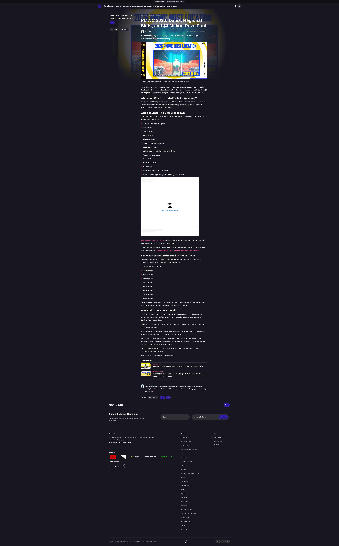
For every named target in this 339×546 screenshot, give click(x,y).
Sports (183, 493)
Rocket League (186, 485)
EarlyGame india (222, 541)
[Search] (239, 6)
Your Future (185, 529)
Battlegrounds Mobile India (190, 473)
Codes (175, 6)
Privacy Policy (217, 437)
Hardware (184, 505)
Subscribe (223, 417)
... (153, 391)
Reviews (169, 6)
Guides (162, 6)
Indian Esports (149, 6)
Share (125, 29)
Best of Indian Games (123, 6)
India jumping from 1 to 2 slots (152, 240)
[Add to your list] (116, 29)
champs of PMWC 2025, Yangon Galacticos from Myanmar (178, 250)
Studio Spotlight (137, 6)
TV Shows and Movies (189, 449)
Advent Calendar (187, 509)
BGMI (183, 477)
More (226, 405)
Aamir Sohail (149, 385)
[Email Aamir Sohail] (168, 397)
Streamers (184, 502)
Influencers (185, 445)
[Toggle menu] (100, 6)
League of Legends (188, 461)
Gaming (151, 15)
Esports (158, 15)
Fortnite (184, 457)
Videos (183, 469)
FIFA (183, 453)
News (157, 6)
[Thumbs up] (112, 22)
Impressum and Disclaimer (149, 541)
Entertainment (186, 441)
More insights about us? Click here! (120, 442)
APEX (183, 489)
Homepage (144, 15)
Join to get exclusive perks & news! (175, 1)
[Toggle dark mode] (236, 6)
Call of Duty (185, 482)
